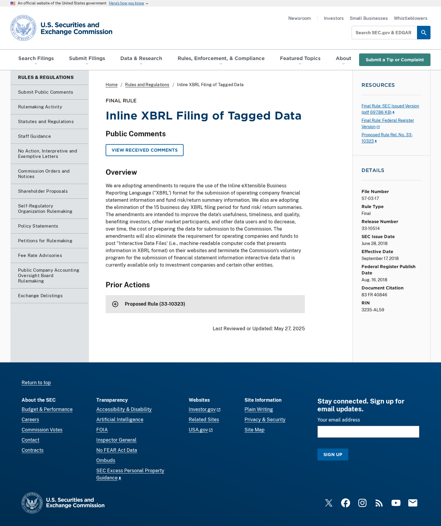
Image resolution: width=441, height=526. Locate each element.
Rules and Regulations (147, 84)
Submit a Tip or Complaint (395, 59)
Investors (334, 18)
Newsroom (299, 18)
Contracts (33, 450)
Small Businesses (369, 18)
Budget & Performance (47, 409)
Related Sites (204, 419)
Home (112, 84)
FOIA (102, 430)
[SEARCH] (423, 32)
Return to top (36, 382)
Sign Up (332, 454)
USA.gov (198, 430)
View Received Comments (145, 150)
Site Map (254, 430)
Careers (30, 419)
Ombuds (105, 460)
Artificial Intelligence (119, 419)
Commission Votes (42, 430)
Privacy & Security (265, 419)
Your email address (338, 420)
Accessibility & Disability (124, 409)
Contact (30, 440)
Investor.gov (202, 409)
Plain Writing (258, 409)
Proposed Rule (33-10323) (155, 304)
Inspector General (116, 440)
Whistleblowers (411, 18)
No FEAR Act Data (116, 450)
